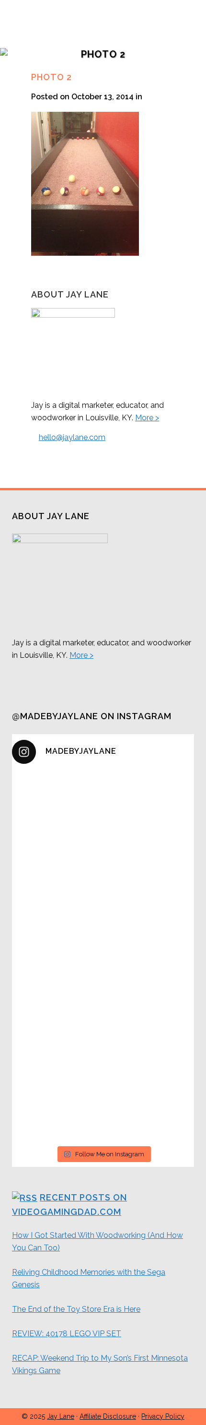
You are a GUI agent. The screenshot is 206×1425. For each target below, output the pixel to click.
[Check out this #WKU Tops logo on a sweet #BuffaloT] (103, 1070)
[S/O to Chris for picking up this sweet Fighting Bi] (103, 897)
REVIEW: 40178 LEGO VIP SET (66, 1333)
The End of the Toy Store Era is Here (76, 1309)
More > (147, 417)
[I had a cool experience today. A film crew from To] (103, 855)
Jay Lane (60, 1416)
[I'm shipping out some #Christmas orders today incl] (103, 1035)
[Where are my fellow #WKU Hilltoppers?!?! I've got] (103, 975)
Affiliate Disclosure (108, 1416)
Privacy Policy (162, 1416)
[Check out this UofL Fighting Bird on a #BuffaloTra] (103, 933)
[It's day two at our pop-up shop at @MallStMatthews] (103, 1113)
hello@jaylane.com (72, 437)
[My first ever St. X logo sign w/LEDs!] (103, 1005)
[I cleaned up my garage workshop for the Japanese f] (103, 800)
